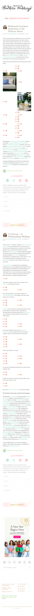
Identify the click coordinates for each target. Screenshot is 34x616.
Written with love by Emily (14, 171)
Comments (17, 176)
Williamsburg (6, 260)
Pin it (5, 65)
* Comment (7, 211)
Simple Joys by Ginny (18, 156)
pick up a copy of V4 (13, 389)
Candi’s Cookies (23, 150)
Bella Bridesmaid (23, 439)
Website (6, 206)
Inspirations (12, 34)
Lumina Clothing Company (14, 427)
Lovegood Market (23, 158)
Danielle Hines (20, 400)
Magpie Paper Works (12, 422)
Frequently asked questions (8, 584)
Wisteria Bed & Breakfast (13, 144)
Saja (8, 437)
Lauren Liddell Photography (12, 55)
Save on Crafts (19, 429)
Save (5, 83)
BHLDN (5, 155)
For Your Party (15, 423)
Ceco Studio (6, 403)
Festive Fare (11, 418)
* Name (6, 196)
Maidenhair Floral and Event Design (12, 148)
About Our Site (7, 592)
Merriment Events (13, 251)
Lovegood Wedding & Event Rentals (17, 143)
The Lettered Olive (7, 265)
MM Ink (12, 417)
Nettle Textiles (10, 158)
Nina (23, 434)
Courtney (5, 309)
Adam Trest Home (18, 153)
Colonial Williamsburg (8, 295)
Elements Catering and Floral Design (17, 151)
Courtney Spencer (11, 406)
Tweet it (6, 86)
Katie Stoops (15, 255)
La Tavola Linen (12, 413)
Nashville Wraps (7, 420)
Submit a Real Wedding (6, 588)
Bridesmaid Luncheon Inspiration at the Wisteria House (18, 28)
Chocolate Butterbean (8, 425)
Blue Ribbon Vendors (14, 446)
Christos (5, 284)
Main (18, 239)
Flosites (17, 608)
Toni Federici (16, 435)
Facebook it (7, 85)
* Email (6, 201)
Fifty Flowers (27, 312)
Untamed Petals (26, 437)
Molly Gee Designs (22, 155)
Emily (5, 34)
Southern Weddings (17, 8)
